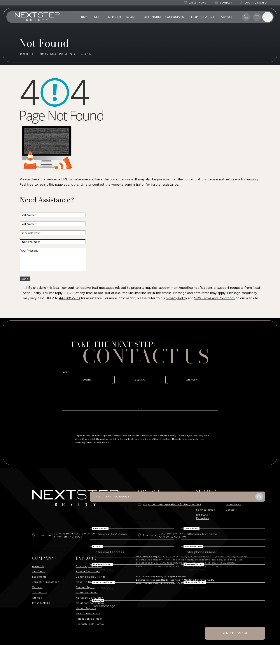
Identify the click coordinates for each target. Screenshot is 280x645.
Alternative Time (194, 582)
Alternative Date (103, 582)
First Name (100, 528)
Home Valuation (87, 592)
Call (97, 496)
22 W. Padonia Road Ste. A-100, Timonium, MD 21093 (75, 535)
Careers (37, 587)
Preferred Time (193, 564)
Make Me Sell (84, 581)
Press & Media (41, 602)
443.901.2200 (69, 298)
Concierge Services (89, 566)
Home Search (202, 17)
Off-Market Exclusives (164, 17)
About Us (38, 566)
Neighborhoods (122, 17)
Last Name (191, 528)
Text (107, 496)
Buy (84, 17)
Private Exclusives (88, 571)
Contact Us (39, 592)
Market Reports (86, 608)
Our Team (38, 571)
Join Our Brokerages (45, 581)
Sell (97, 17)
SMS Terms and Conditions (214, 298)
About (226, 17)
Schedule (122, 496)
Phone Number (193, 546)
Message (98, 600)
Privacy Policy (176, 298)
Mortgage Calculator (89, 597)
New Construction (88, 613)
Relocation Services (89, 618)
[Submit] (212, 424)
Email (97, 546)
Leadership (39, 576)
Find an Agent (85, 587)
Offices (37, 597)
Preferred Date (102, 564)
